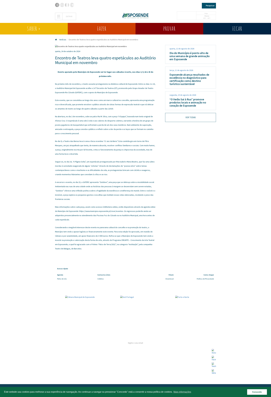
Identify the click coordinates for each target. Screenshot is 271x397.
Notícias (62, 39)
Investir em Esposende (66, 366)
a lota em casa (62, 372)
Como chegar (62, 361)
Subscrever (135, 362)
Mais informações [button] (182, 392)
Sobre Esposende (64, 343)
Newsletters (62, 355)
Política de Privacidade (205, 279)
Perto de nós (62, 279)
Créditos (100, 279)
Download (170, 279)
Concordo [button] (257, 392)
